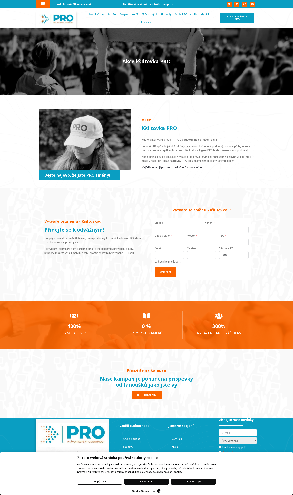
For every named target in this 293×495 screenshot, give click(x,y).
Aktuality (166, 14)
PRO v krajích (150, 14)
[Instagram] (244, 4)
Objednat (165, 272)
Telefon (192, 248)
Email (158, 248)
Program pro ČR (129, 14)
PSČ (221, 235)
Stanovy (128, 446)
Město (191, 235)
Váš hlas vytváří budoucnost (74, 4)
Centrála (177, 438)
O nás (100, 14)
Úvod (91, 14)
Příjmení (208, 222)
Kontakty (145, 22)
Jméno (159, 222)
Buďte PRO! (181, 14)
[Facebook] (229, 4)
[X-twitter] (236, 4)
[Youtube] (252, 4)
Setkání (111, 14)
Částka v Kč (226, 248)
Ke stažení (200, 14)
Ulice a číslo (162, 235)
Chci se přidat (131, 438)
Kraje (175, 446)
